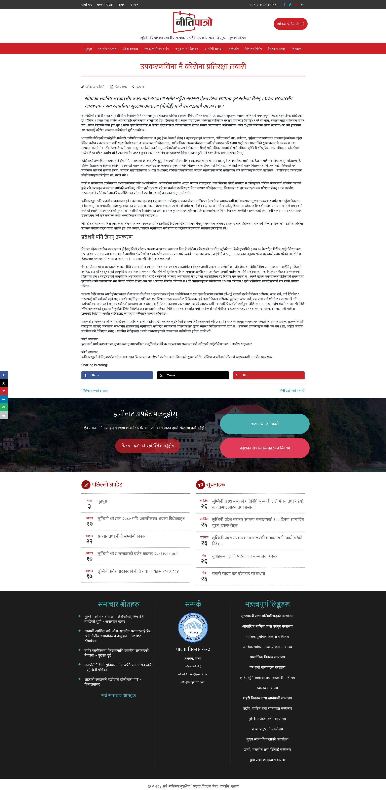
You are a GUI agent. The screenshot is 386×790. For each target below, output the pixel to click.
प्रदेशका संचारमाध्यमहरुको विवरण (265, 448)
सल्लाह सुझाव (105, 4)
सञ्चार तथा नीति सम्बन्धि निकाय (122, 536)
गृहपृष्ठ (88, 48)
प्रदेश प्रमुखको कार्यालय (267, 729)
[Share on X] (4, 383)
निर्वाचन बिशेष (253, 48)
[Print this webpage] (4, 415)
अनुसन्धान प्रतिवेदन (186, 48)
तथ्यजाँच (234, 48)
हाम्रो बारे (86, 4)
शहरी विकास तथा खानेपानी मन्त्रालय (267, 698)
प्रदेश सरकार (130, 48)
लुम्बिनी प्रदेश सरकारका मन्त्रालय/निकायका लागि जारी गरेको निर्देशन (257, 540)
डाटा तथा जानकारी (265, 423)
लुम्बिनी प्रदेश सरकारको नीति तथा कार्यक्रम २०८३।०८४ (138, 571)
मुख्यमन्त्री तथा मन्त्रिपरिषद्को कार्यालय (267, 616)
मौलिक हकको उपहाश (94, 390)
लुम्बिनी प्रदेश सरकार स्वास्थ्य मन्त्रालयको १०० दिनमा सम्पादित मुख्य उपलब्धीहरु (258, 522)
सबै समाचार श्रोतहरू (118, 696)
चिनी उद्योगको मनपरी (292, 390)
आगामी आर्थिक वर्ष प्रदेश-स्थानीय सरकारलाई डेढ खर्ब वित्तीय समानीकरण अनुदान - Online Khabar (117, 636)
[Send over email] (4, 407)
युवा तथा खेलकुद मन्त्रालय (267, 760)
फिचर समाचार (276, 48)
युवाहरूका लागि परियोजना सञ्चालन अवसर (244, 556)
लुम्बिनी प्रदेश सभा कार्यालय (267, 719)
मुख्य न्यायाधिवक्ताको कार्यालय (267, 739)
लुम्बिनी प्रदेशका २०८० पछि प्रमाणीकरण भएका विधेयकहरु (141, 518)
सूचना (122, 4)
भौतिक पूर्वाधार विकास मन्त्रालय (267, 636)
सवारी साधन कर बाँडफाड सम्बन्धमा (238, 573)
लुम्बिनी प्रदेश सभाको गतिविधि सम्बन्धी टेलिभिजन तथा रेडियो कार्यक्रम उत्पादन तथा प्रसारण (257, 504)
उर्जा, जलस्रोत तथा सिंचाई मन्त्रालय (267, 749)
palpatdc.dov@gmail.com (193, 674)
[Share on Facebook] (4, 375)
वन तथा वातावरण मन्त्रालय (267, 667)
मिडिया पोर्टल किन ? (290, 24)
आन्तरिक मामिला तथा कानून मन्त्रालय (267, 626)
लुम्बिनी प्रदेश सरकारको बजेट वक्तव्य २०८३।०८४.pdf (138, 553)
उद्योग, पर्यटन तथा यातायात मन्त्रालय (267, 708)
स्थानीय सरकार (107, 48)
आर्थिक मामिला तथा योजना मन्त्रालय (267, 647)
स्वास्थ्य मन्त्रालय (267, 688)
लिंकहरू (296, 48)
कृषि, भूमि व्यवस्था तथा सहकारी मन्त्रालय (267, 677)
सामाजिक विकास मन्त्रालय (267, 657)
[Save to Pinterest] (4, 391)
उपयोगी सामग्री (213, 48)
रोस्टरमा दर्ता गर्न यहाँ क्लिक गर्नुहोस (147, 445)
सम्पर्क (134, 4)
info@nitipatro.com (193, 682)
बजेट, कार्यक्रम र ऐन (156, 48)
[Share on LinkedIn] (4, 399)
